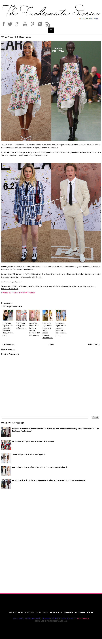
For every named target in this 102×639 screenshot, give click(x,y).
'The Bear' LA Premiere (16, 37)
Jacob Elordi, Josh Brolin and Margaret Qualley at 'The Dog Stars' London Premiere (48, 480)
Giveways (68, 612)
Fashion (12, 612)
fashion (31, 286)
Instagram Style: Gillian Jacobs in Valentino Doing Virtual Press (8, 329)
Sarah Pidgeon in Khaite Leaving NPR (28, 454)
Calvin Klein (22, 286)
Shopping (29, 612)
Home (51, 344)
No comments (6, 303)
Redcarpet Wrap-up (82, 286)
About (45, 612)
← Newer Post (8, 344)
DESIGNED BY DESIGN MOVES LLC (51, 621)
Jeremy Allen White (54, 286)
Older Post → (94, 344)
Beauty (90, 612)
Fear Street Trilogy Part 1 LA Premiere (21, 325)
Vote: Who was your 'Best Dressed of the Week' (33, 441)
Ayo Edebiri (12, 286)
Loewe (65, 286)
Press (38, 612)
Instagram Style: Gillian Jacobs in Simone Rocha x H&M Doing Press (34, 329)
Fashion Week (56, 612)
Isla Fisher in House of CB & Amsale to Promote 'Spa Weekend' (39, 467)
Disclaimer (83, 618)
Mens (71, 286)
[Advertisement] (21, 509)
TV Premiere (13, 288)
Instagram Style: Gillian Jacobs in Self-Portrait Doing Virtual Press (61, 329)
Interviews (80, 612)
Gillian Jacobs (40, 286)
